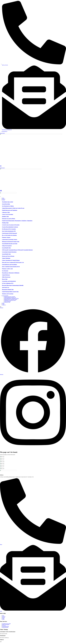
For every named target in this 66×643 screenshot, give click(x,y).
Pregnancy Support (6, 237)
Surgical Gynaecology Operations (9, 296)
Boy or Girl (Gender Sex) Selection (9, 235)
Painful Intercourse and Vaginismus (9, 210)
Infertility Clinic (5, 216)
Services (3, 199)
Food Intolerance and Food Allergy (9, 264)
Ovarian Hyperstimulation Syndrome (10, 226)
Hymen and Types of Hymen (8, 256)
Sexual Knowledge (6, 204)
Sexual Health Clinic (6, 247)
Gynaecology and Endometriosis (9, 281)
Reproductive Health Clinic (8, 289)
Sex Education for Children (8, 206)
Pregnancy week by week (7, 268)
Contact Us (4, 304)
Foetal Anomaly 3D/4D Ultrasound (9, 233)
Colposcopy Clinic (6, 212)
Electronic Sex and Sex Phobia (8, 218)
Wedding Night (5, 222)
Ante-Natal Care (5, 287)
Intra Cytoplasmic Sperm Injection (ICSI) (11, 266)
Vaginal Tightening (6, 258)
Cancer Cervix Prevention (7, 214)
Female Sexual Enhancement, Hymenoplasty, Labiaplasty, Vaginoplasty (17, 220)
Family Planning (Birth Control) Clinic (10, 291)
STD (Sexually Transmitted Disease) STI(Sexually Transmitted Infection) (17, 249)
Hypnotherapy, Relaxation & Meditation (10, 272)
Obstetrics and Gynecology (7, 293)
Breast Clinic (4, 279)
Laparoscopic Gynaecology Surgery (9, 239)
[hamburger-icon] (0, 196)
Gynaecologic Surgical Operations (9, 251)
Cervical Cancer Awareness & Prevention (10, 224)
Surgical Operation (5, 295)
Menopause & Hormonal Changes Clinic (10, 241)
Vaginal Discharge (6, 274)
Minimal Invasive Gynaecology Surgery (10, 299)
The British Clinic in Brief (7, 201)
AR (0, 165)
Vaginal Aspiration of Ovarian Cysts (10, 297)
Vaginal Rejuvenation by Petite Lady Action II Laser (13, 208)
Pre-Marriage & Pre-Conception (9, 229)
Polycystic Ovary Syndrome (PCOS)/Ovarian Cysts (13, 262)
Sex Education (5, 270)
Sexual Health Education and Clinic (9, 243)
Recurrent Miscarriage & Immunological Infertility (13, 285)
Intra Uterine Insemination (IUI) (9, 231)
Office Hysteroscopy (6, 277)
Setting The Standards (7, 245)
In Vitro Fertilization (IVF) (7, 283)
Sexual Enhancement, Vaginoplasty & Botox (11, 298)
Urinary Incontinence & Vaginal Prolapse (11, 260)
